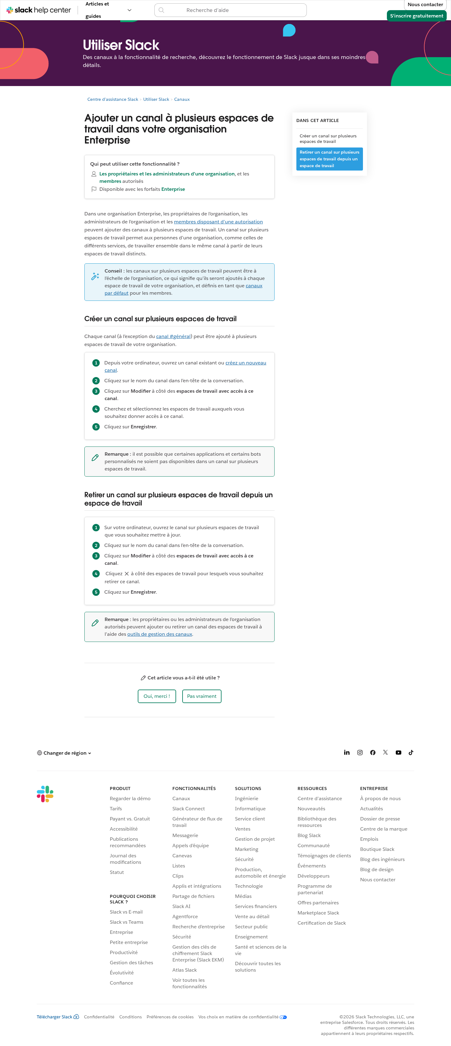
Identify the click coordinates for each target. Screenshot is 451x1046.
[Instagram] (360, 753)
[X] (385, 753)
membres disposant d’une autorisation (218, 221)
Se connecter (318, 10)
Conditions (130, 1017)
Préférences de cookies (170, 1017)
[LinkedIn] (347, 753)
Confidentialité (99, 1017)
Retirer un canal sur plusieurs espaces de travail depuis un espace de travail (329, 158)
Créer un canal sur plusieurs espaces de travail (328, 138)
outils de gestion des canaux (159, 634)
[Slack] (45, 889)
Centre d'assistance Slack (112, 99)
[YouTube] (398, 753)
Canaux (182, 99)
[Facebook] (373, 753)
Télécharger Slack (54, 1017)
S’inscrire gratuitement (416, 16)
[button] (157, 696)
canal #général (173, 336)
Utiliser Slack (156, 99)
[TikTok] (411, 753)
